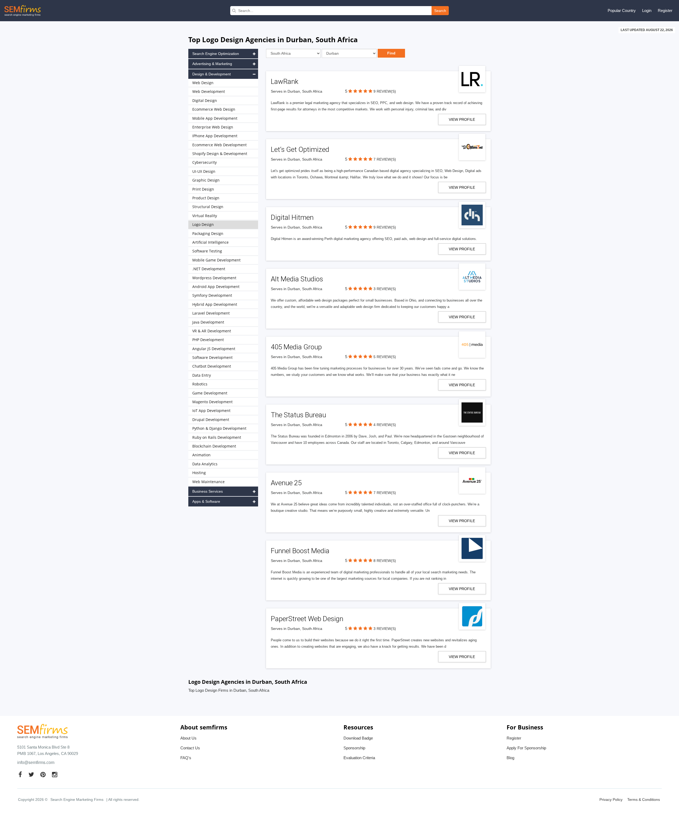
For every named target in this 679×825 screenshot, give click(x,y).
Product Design (205, 197)
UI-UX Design (203, 171)
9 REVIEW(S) (384, 91)
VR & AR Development (211, 330)
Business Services (207, 491)
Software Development (212, 357)
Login (646, 10)
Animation (201, 454)
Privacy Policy (611, 799)
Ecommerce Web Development (219, 144)
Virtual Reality (204, 215)
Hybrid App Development (214, 304)
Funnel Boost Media (300, 551)
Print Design (203, 189)
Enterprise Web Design (212, 127)
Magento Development (212, 401)
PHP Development (208, 339)
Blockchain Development (214, 446)
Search (440, 10)
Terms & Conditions (643, 799)
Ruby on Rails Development (216, 437)
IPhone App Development (214, 135)
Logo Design (203, 224)
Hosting (199, 472)
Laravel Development (211, 313)
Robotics (199, 383)
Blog (510, 757)
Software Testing (207, 250)
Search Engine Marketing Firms (76, 799)
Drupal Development (210, 419)
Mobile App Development (214, 118)
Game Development (209, 393)
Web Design (203, 82)
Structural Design (207, 206)
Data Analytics (204, 463)
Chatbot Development (211, 366)
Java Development (208, 322)
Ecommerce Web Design (213, 109)
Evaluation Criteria (359, 757)
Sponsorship (354, 748)
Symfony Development (212, 295)
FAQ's (185, 757)
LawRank (284, 81)
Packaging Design (207, 233)
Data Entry (201, 375)
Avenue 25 (286, 483)
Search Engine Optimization (215, 53)
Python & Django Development (219, 428)
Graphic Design (206, 180)
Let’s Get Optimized (300, 149)
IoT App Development (211, 410)
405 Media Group (296, 347)
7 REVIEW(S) (384, 159)
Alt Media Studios (297, 279)
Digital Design (204, 100)
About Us (188, 738)
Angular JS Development (213, 348)
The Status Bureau (298, 415)
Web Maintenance (208, 481)
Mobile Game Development (216, 260)
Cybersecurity (204, 162)
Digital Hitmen (292, 217)
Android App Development (216, 286)
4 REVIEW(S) (384, 425)
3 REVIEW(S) (384, 289)
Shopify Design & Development (219, 153)
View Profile (462, 119)
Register (665, 10)
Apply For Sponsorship (526, 748)
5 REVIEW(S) (384, 357)
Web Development (208, 91)
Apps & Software (206, 501)
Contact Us (190, 748)
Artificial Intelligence (210, 242)
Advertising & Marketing (212, 64)
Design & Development (211, 74)
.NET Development (208, 268)
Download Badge (358, 738)
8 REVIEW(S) (384, 560)
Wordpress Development (214, 277)
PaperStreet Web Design (307, 619)
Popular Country (622, 10)
